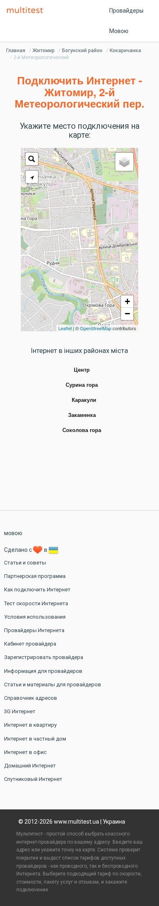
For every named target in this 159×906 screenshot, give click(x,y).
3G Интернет (19, 711)
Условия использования (35, 617)
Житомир (44, 50)
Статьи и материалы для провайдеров (52, 684)
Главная (15, 50)
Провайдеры (126, 10)
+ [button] (127, 301)
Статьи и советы (25, 563)
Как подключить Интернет (37, 589)
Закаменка (82, 415)
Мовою (118, 31)
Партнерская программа (35, 576)
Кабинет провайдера (30, 644)
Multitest (27, 10)
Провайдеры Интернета (34, 630)
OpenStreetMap (95, 328)
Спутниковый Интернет (33, 779)
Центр (82, 370)
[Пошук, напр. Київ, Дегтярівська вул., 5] (32, 159)
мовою (13, 533)
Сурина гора (82, 385)
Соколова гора (81, 430)
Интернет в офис (25, 752)
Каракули (84, 400)
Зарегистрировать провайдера (43, 657)
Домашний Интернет (30, 766)
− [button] (127, 314)
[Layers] (124, 162)
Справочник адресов (30, 698)
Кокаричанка (125, 50)
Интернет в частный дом (35, 739)
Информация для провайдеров (43, 671)
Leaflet (65, 328)
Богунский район (82, 50)
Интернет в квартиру (30, 725)
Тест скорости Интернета (36, 603)
